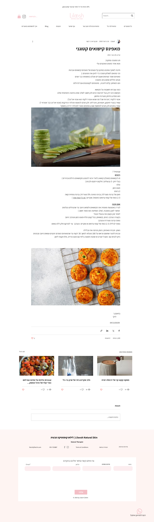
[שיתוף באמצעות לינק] (101, 331)
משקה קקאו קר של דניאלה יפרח (115, 380)
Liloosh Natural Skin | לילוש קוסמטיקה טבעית (74, 437)
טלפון (77, 464)
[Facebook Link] (64, 447)
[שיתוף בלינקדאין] (107, 331)
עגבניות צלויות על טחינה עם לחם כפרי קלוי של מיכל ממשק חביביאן (37, 381)
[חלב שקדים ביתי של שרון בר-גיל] (75, 366)
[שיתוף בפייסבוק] (119, 331)
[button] (19, 16)
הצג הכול (22, 351)
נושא (129, 464)
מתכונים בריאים (115, 322)
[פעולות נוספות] (32, 41)
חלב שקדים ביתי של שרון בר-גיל (76, 380)
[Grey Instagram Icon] (67, 447)
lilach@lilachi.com (35, 447)
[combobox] (118, 15)
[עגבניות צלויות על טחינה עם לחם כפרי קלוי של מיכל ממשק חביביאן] (36, 366)
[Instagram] (24, 16)
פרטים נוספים (106, 464)
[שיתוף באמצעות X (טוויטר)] (113, 331)
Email (28, 464)
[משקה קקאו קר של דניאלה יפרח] (114, 366)
